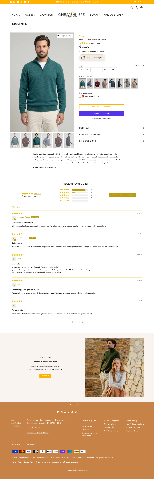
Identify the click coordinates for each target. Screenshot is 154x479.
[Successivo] (70, 82)
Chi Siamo (86, 430)
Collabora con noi (111, 431)
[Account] (136, 7)
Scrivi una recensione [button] (122, 195)
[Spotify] (28, 2)
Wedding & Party (133, 431)
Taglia (81, 66)
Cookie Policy (29, 462)
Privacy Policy (17, 462)
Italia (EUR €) (17, 444)
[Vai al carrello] (141, 7)
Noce (134, 83)
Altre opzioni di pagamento (101, 118)
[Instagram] (14, 2)
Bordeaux (97, 83)
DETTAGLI (84, 128)
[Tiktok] (21, 2)
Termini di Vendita (43, 462)
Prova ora (66, 36)
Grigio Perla (127, 83)
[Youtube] (18, 2)
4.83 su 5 (37, 194)
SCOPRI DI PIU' (33, 428)
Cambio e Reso (110, 424)
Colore (81, 77)
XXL (106, 69)
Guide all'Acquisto (111, 421)
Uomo (81, 36)
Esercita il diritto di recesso (37, 432)
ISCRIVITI (45, 376)
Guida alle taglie (136, 66)
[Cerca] (131, 7)
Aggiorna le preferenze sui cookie (65, 462)
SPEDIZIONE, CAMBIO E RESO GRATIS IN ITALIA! (77, 2)
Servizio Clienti (110, 427)
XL (98, 69)
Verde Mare (82, 83)
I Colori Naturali (133, 427)
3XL (113, 69)
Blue (119, 83)
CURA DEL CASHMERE (89, 135)
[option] (42, 82)
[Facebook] (11, 2)
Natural (105, 83)
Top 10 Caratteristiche (135, 424)
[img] (17, 214)
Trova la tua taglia (94, 58)
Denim (90, 83)
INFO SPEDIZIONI (87, 141)
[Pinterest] (25, 2)
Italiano (137, 2)
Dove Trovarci (87, 426)
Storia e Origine (132, 421)
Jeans (112, 83)
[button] (85, 43)
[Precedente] (13, 82)
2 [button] (75, 322)
